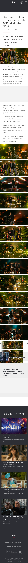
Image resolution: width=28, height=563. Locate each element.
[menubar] (21, 2)
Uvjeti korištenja (18, 557)
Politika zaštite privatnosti (14, 558)
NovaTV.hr (14, 2)
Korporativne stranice (14, 561)
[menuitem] (21, 2)
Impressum (8, 557)
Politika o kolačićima (14, 560)
